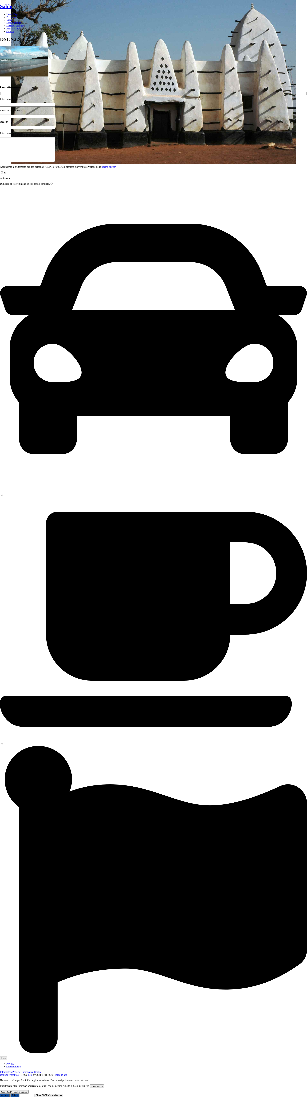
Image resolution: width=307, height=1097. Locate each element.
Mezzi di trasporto (15, 25)
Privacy (10, 1063)
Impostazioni (27, 1095)
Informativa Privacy (10, 1072)
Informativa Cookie (31, 1072)
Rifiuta (15, 1095)
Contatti (10, 31)
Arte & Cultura (14, 28)
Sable (6, 6)
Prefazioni (11, 17)
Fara (30, 1074)
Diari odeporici (14, 22)
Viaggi (9, 20)
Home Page (12, 14)
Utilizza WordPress (9, 1074)
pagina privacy (109, 166)
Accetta (4, 1095)
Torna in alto (60, 1074)
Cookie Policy (13, 1066)
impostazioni (97, 1086)
